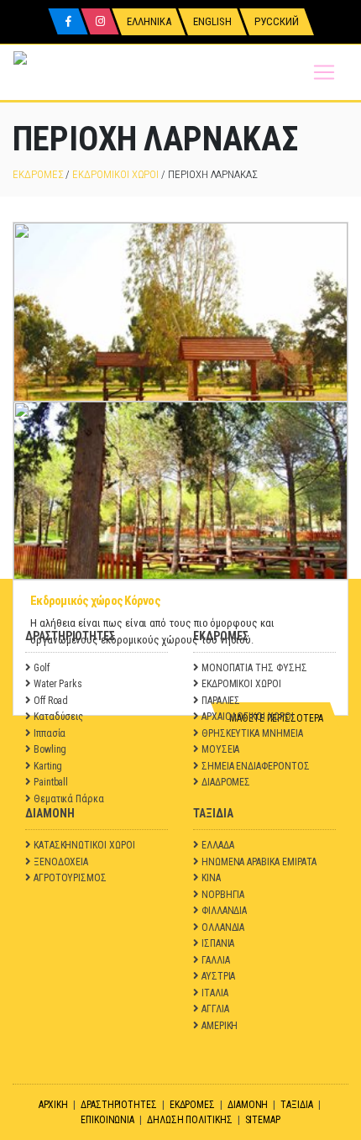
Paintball (51, 782)
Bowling (50, 749)
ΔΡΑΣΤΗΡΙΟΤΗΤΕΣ (119, 1105)
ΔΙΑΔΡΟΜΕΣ (225, 782)
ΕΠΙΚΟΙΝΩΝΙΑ (107, 1120)
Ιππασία (50, 733)
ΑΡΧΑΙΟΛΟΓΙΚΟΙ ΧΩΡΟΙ (247, 716)
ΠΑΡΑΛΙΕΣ (220, 701)
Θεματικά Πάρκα (69, 799)
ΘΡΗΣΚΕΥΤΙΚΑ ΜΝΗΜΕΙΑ (252, 733)
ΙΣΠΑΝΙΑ (218, 943)
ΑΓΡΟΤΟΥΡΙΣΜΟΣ (70, 878)
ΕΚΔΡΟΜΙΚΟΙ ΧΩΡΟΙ (115, 174)
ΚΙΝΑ (211, 878)
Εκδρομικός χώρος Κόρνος (95, 600)
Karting (48, 766)
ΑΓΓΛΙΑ (215, 1009)
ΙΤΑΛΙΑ (214, 993)
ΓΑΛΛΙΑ (215, 960)
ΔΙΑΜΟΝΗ (248, 1105)
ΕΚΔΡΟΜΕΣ (38, 174)
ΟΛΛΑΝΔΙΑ (222, 927)
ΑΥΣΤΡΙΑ (218, 976)
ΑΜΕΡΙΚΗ (219, 1026)
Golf (42, 668)
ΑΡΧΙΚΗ (54, 1105)
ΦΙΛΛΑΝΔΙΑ (224, 911)
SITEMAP (263, 1120)
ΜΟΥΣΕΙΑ (220, 749)
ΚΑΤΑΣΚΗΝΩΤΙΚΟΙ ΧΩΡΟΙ (84, 845)
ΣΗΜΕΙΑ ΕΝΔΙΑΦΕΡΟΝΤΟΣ (255, 766)
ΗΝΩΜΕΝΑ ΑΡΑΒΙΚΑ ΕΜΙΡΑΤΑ (259, 862)
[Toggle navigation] (324, 72)
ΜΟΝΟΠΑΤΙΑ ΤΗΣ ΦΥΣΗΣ (254, 668)
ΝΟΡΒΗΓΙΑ (222, 895)
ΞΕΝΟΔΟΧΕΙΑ (61, 862)
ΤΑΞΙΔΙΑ (296, 1105)
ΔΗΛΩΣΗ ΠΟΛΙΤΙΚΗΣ (190, 1120)
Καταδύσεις (58, 716)
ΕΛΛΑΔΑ (217, 845)
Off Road (51, 701)
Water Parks (58, 684)
